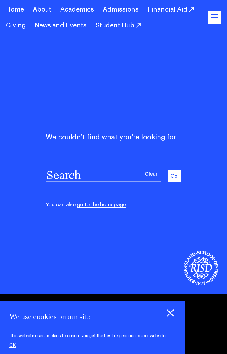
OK (12, 345)
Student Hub (115, 25)
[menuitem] (15, 9)
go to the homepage (101, 204)
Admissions (121, 9)
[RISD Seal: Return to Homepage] (201, 283)
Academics (77, 9)
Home (15, 9)
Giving (16, 25)
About (42, 9)
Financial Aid (168, 9)
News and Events (61, 25)
